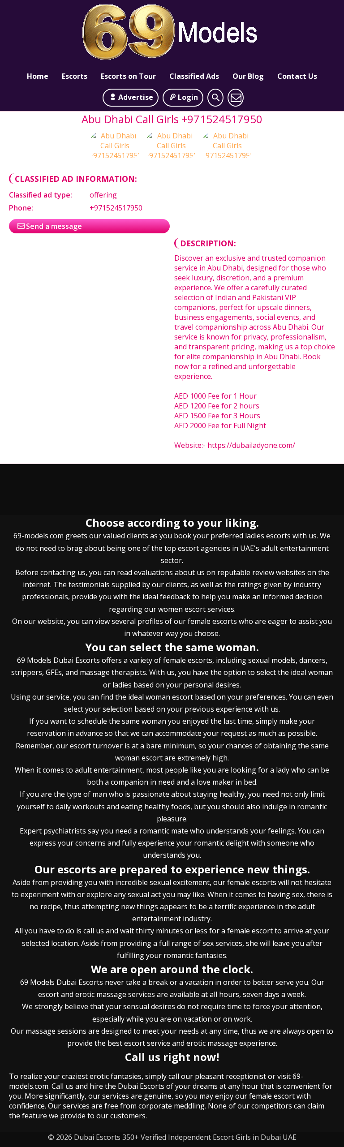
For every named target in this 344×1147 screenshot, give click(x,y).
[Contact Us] (236, 98)
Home (37, 76)
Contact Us (297, 76)
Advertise (135, 97)
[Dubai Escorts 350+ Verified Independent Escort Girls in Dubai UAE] (172, 34)
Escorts (74, 76)
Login (188, 97)
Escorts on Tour (128, 76)
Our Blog (248, 76)
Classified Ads (194, 76)
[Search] (215, 98)
